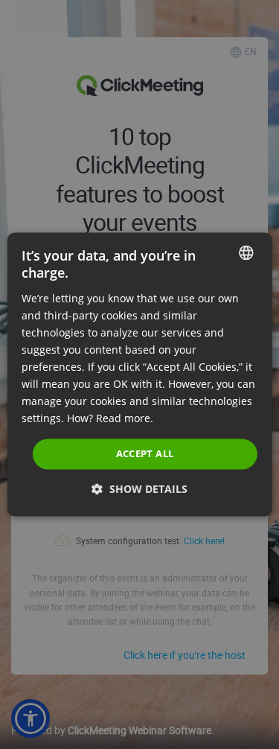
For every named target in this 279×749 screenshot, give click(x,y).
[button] (139, 489)
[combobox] (246, 252)
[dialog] (139, 374)
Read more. (124, 419)
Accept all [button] (145, 453)
